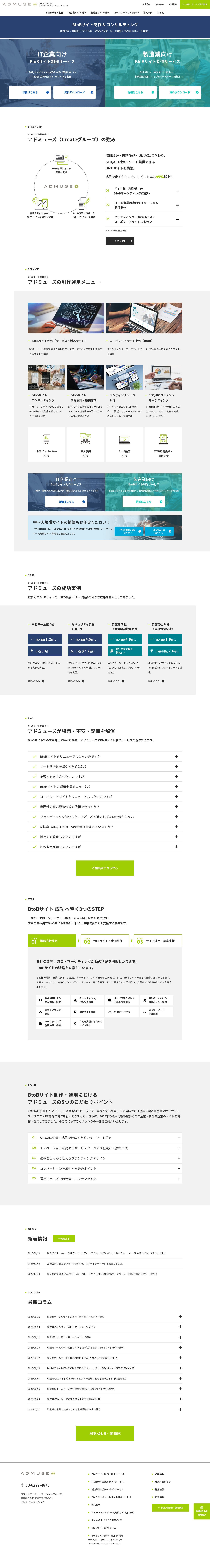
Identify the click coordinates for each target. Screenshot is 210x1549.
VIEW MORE (120, 240)
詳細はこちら (30, 92)
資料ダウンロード (74, 92)
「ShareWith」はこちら (158, 531)
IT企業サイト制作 (77, 12)
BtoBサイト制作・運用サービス (108, 1474)
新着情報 (173, 4)
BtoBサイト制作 (54, 12)
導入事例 (147, 12)
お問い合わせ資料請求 (202, 1513)
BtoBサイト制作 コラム (103, 1527)
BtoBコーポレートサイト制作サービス (111, 1497)
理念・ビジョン (163, 1481)
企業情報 (146, 4)
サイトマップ (116, 1540)
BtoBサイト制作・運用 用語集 (107, 1535)
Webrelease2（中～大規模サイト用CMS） (113, 1512)
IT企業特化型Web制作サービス (107, 1481)
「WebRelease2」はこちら (128, 531)
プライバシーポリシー (98, 1540)
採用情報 (160, 4)
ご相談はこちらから (105, 868)
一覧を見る (64, 1238)
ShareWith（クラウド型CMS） (107, 1520)
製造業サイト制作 (100, 12)
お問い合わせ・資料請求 (105, 1433)
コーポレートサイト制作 (126, 12)
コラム (160, 12)
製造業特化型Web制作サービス (107, 1489)
